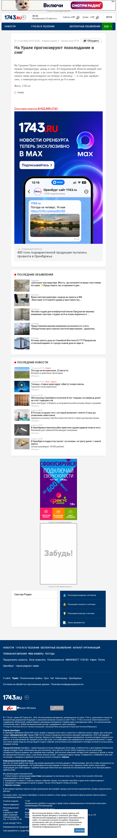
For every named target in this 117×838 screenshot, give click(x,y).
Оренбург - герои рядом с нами (21, 665)
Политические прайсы (31, 678)
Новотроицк (61, 678)
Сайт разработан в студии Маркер (17, 831)
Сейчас (69, 17)
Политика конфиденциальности (67, 684)
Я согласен (80, 830)
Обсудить (93, 40)
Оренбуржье (75, 678)
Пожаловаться (55, 659)
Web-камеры (36, 653)
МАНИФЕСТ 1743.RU (77, 659)
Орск (46, 678)
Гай (52, 678)
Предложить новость (15, 659)
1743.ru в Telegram (42, 26)
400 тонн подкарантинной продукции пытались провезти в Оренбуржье (52, 254)
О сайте (7, 678)
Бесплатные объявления (85, 26)
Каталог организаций (86, 647)
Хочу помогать (37, 659)
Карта (93, 659)
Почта (101, 659)
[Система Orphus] (57, 708)
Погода (50, 653)
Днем (89, 17)
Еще (108, 26)
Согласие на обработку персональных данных (26, 684)
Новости (10, 26)
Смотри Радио (23, 594)
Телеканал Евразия (15, 653)
